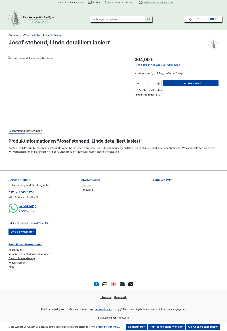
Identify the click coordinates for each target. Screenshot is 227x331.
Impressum (15, 249)
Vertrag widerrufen (22, 231)
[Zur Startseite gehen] (31, 18)
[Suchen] (148, 19)
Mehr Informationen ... (109, 326)
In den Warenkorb (191, 83)
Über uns (86, 185)
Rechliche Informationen (25, 244)
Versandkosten (103, 309)
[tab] (16, 131)
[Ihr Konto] (198, 19)
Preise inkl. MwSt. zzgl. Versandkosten (157, 64)
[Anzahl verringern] (138, 83)
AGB (11, 267)
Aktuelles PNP (162, 180)
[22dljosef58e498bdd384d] (68, 89)
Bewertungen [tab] (34, 130)
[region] (68, 89)
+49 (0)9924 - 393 (21, 191)
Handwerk (87, 189)
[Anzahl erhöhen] (158, 83)
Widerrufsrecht (17, 262)
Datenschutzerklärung (21, 258)
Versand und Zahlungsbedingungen (29, 254)
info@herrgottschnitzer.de (157, 2)
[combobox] (117, 19)
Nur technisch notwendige (166, 326)
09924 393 (27, 211)
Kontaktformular (38, 223)
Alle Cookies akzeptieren (203, 326)
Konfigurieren (136, 326)
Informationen (90, 180)
